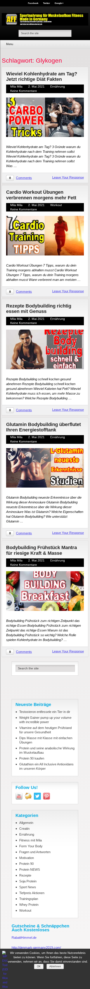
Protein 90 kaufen (31, 758)
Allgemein (26, 823)
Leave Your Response (68, 177)
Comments (24, 178)
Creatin (24, 828)
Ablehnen (55, 966)
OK (39, 966)
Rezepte (25, 875)
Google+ (59, 3)
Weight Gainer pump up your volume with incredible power (45, 720)
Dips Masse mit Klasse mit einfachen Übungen (45, 740)
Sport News (27, 887)
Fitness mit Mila (30, 840)
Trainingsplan (28, 899)
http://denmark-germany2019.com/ (36, 947)
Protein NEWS (29, 869)
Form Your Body (31, 846)
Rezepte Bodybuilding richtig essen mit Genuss (38, 308)
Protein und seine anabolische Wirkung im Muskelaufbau (46, 750)
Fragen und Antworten (34, 852)
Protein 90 (26, 863)
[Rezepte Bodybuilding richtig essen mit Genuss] (45, 349)
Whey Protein (28, 904)
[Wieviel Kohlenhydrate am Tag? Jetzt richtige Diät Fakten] (45, 117)
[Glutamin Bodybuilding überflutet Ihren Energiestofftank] (45, 468)
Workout (56, 205)
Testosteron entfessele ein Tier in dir (44, 712)
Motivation (26, 858)
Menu (9, 44)
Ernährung (57, 86)
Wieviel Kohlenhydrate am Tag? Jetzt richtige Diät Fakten (41, 76)
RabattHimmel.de (24, 937)
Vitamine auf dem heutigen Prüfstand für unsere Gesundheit (45, 730)
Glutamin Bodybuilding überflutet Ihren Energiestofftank (43, 427)
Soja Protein (27, 881)
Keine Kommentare (23, 91)
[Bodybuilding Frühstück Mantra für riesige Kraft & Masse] (45, 591)
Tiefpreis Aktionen (31, 893)
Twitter (46, 3)
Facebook (33, 3)
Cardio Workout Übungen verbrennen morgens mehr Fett (41, 194)
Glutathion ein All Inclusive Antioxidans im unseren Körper (46, 766)
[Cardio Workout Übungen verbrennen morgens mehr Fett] (45, 235)
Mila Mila (16, 86)
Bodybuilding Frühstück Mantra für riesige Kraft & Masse (41, 550)
